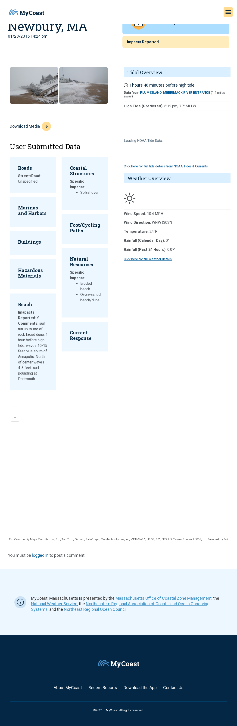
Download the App (140, 687)
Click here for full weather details (148, 259)
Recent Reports (102, 687)
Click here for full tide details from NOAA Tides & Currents (166, 166)
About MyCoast (68, 687)
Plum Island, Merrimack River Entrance (175, 92)
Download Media (25, 126)
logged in (40, 555)
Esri (226, 539)
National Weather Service (54, 603)
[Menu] (228, 12)
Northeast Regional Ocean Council (95, 609)
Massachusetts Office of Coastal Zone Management (163, 598)
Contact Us (173, 687)
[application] (118, 472)
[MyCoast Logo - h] (26, 12)
